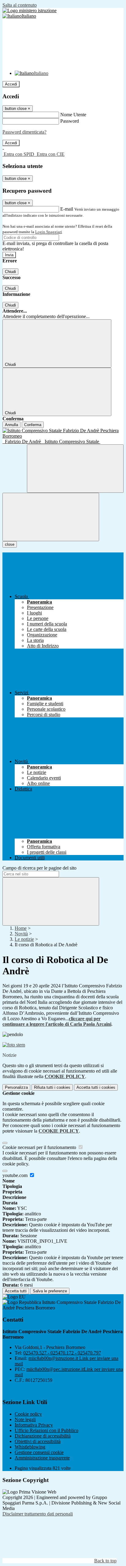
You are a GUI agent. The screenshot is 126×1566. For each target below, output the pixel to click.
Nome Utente (73, 114)
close (9, 544)
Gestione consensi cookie (39, 1452)
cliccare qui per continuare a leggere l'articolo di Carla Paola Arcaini (56, 1021)
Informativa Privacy (34, 1425)
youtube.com (15, 1175)
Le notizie (24, 939)
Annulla (11, 424)
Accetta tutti (95, 1087)
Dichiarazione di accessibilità (43, 1435)
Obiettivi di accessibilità (38, 1441)
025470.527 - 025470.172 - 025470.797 (62, 1352)
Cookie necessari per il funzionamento (39, 1147)
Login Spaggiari (48, 231)
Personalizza (16, 1087)
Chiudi (10, 271)
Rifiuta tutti (52, 1087)
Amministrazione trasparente (42, 1457)
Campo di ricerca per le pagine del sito (39, 868)
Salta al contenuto (19, 5)
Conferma (32, 424)
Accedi (11, 84)
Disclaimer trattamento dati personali (37, 1513)
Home (21, 928)
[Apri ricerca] (75, 468)
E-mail (66, 209)
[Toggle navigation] (50, 517)
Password (69, 121)
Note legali (25, 1419)
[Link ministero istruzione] (29, 10)
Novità (21, 933)
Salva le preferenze (50, 1291)
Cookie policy (28, 1414)
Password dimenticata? (24, 132)
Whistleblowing (30, 1446)
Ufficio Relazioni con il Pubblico (46, 1430)
